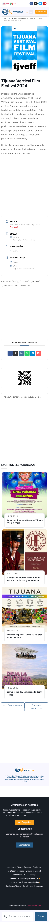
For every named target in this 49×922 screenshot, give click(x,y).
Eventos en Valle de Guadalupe (24, 875)
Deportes (27, 867)
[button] (31, 12)
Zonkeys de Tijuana (13, 886)
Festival (32, 18)
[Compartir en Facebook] (10, 353)
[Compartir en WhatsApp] (27, 353)
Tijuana (35, 282)
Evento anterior (15, 705)
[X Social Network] (15, 353)
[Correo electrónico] (38, 353)
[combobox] (18, 916)
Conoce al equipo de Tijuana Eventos (24, 878)
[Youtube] (44, 3)
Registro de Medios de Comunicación (24, 882)
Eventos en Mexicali (33, 871)
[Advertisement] (24, 182)
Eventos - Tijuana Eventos (19, 18)
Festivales (37, 867)
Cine (15, 282)
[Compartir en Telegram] (32, 353)
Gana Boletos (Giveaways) (33, 886)
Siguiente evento (36, 706)
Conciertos (11, 867)
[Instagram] (36, 3)
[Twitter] (40, 3)
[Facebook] (31, 3)
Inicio (6, 18)
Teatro (19, 867)
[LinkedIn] (21, 353)
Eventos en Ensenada (16, 871)
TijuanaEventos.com (34, 906)
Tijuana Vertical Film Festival (17, 285)
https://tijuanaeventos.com (24, 268)
